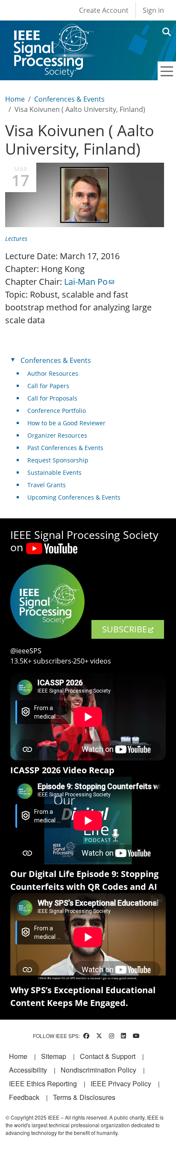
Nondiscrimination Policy (98, 1070)
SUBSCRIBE (124, 629)
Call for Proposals (52, 398)
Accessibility (28, 1070)
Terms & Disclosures (84, 1097)
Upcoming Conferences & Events (73, 497)
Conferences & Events (69, 99)
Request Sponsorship (57, 460)
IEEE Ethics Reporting (43, 1083)
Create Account (104, 10)
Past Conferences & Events (65, 448)
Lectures (16, 238)
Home (15, 99)
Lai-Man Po (86, 281)
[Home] (53, 32)
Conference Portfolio (56, 410)
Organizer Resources (57, 435)
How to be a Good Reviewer (66, 423)
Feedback (24, 1097)
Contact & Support (107, 1056)
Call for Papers (48, 386)
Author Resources (52, 373)
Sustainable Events (54, 472)
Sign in (153, 10)
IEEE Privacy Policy (121, 1083)
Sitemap (53, 1056)
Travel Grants (46, 485)
